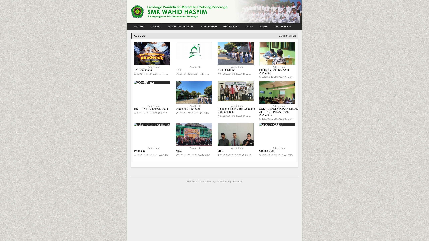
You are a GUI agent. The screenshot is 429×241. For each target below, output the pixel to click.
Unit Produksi (283, 27)
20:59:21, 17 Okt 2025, (150, 113)
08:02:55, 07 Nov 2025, (151, 74)
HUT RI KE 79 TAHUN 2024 (151, 108)
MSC (179, 150)
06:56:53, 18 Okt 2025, (234, 74)
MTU (220, 150)
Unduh (249, 27)
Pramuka (139, 150)
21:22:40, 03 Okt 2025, (234, 116)
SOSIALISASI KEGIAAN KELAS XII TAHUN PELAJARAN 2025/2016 (278, 111)
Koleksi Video (209, 27)
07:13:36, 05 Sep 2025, (151, 155)
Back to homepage (287, 36)
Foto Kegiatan (231, 27)
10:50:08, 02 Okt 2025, (275, 119)
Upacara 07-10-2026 (188, 108)
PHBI (179, 69)
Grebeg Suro (266, 150)
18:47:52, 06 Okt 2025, (192, 113)
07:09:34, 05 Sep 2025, (193, 155)
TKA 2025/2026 (143, 69)
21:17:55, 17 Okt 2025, (275, 77)
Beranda (139, 27)
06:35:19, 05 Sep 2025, (234, 155)
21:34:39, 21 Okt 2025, (192, 74)
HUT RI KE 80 (226, 69)
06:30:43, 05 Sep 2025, (276, 155)
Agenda (263, 27)
